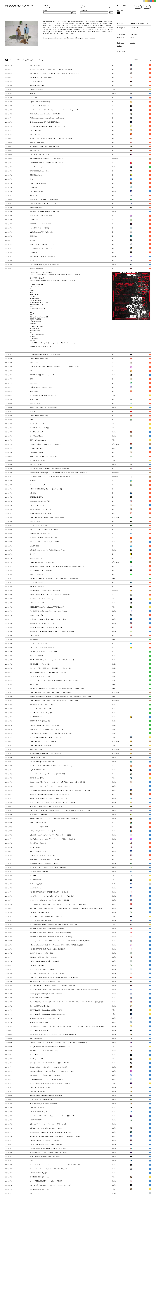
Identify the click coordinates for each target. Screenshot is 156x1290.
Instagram (120, 43)
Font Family (46, 5)
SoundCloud (121, 34)
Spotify (132, 37)
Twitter (119, 46)
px (72, 12)
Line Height (83, 5)
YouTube (132, 43)
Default (147, 7)
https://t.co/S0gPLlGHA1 (43, 346)
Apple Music (133, 34)
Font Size (45, 10)
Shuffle (138, 7)
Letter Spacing (83, 10)
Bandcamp (120, 37)
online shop (121, 51)
